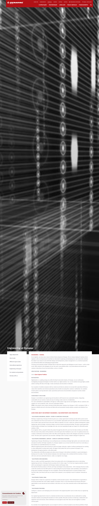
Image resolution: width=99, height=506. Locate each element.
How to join (12, 358)
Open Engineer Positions (41, 374)
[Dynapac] (16, 3)
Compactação (43, 5)
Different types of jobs (15, 361)
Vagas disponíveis (14, 354)
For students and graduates (16, 372)
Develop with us (14, 375)
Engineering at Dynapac (15, 368)
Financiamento (83, 5)
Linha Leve (62, 5)
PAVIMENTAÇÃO (53, 5)
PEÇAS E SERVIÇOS (72, 5)
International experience (16, 365)
